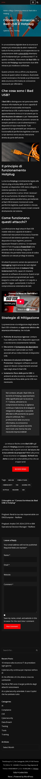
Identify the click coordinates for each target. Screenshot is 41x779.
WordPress (28, 776)
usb (23, 490)
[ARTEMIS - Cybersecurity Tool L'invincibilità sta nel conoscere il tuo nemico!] (3, 2)
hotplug (6, 490)
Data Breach (7, 722)
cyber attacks (22, 480)
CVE (3, 714)
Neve (10, 776)
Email (7, 565)
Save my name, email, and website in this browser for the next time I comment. (20, 619)
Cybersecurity (8, 31)
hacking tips (26, 485)
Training (5, 734)
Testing (16, 31)
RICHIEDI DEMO (20, 469)
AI (2, 705)
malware (15, 490)
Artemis (23, 455)
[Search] (37, 2)
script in (22, 247)
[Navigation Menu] (33, 2)
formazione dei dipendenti (26, 347)
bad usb (11, 480)
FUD (17, 485)
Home (5, 10)
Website (7, 574)
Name (7, 555)
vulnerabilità (23, 53)
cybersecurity (7, 485)
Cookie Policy (23, 772)
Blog (11, 10)
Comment (8, 584)
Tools (4, 730)
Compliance (6, 710)
